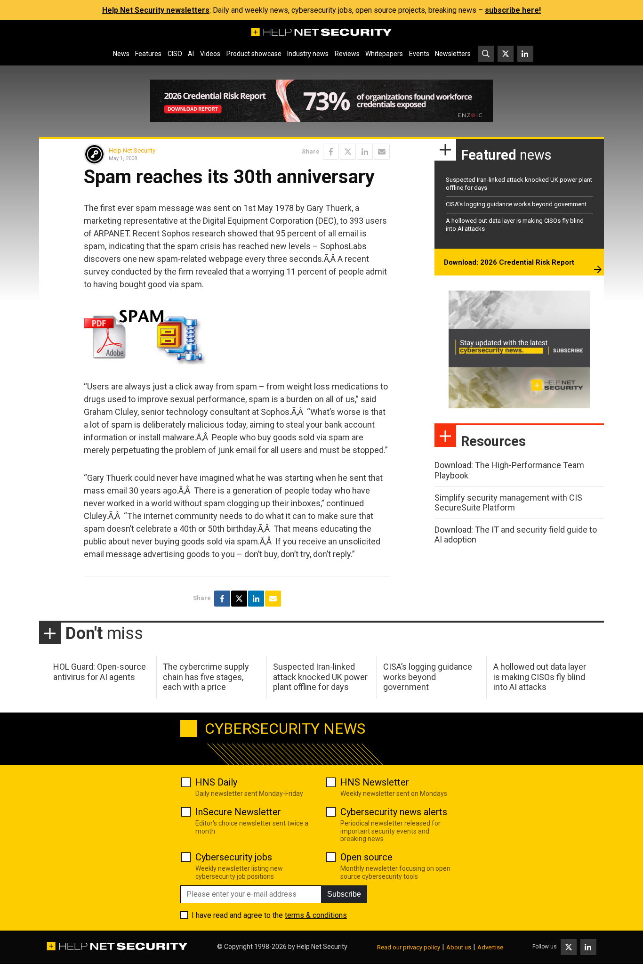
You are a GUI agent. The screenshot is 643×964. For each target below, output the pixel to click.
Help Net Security (132, 150)
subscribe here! (513, 10)
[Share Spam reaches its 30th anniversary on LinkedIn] (365, 152)
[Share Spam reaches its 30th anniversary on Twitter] (348, 152)
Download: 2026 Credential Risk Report (509, 262)
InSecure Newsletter (238, 812)
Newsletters (453, 53)
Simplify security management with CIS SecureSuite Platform (508, 503)
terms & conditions (316, 915)
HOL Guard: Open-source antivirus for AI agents (99, 672)
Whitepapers (384, 53)
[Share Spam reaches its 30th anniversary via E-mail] (382, 152)
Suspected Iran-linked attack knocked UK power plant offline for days (320, 677)
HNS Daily (216, 782)
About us (458, 947)
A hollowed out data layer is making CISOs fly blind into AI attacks (539, 677)
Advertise (490, 947)
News (121, 53)
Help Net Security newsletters (155, 10)
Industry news (308, 53)
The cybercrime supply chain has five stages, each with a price (206, 677)
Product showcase (253, 53)
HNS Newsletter (374, 782)
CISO (175, 53)
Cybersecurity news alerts (393, 812)
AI (191, 53)
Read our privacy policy (408, 947)
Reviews (347, 53)
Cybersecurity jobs (233, 857)
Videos (210, 53)
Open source (366, 857)
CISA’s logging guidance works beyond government (516, 204)
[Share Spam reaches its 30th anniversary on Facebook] (331, 152)
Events (419, 53)
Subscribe (344, 894)
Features (148, 53)
